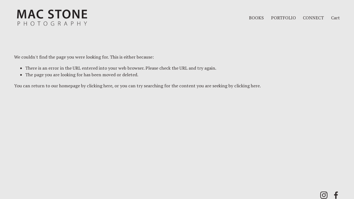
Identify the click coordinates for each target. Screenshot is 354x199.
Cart (335, 18)
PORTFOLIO (283, 18)
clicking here (99, 86)
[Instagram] (324, 195)
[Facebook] (336, 195)
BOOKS (256, 18)
